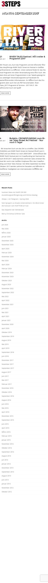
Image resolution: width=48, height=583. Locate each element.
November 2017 (8, 364)
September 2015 (8, 420)
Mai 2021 (5, 312)
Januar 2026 (6, 237)
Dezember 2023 (7, 272)
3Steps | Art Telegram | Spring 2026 (15, 199)
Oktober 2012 (7, 492)
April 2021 (5, 316)
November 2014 (8, 444)
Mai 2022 (5, 296)
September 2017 (8, 368)
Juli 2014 (5, 460)
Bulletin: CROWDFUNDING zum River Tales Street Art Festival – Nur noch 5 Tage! (27, 140)
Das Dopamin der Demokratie (13, 210)
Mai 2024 (5, 261)
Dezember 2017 (7, 360)
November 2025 (8, 245)
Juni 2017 (5, 376)
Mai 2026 (5, 229)
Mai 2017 (5, 380)
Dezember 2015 (7, 416)
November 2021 (8, 304)
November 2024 (8, 257)
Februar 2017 (7, 384)
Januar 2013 (6, 484)
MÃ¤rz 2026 (6, 233)
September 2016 (8, 396)
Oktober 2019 (7, 332)
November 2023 (8, 276)
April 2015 (5, 428)
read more (5, 93)
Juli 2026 (5, 225)
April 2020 (5, 328)
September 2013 (8, 472)
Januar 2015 (6, 440)
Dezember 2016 (7, 388)
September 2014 (8, 452)
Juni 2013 (5, 480)
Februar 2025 (7, 253)
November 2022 (8, 288)
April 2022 (5, 300)
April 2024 (5, 264)
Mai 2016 (5, 408)
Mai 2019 (5, 344)
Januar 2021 (6, 320)
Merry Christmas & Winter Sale (13, 214)
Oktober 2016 (7, 392)
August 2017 (6, 372)
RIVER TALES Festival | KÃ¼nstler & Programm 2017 (27, 57)
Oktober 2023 (7, 280)
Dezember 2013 (7, 468)
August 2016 (6, 400)
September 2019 (8, 336)
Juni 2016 (5, 404)
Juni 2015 (5, 424)
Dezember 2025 (7, 241)
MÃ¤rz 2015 (6, 432)
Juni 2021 (5, 308)
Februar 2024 (7, 268)
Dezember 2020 (7, 324)
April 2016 (5, 412)
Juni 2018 (5, 356)
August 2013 (6, 476)
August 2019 (6, 340)
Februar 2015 (7, 436)
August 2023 (6, 284)
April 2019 (5, 348)
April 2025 (5, 249)
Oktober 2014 (7, 448)
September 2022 (8, 292)
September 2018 (8, 352)
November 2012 (8, 488)
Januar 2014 (6, 464)
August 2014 (6, 456)
